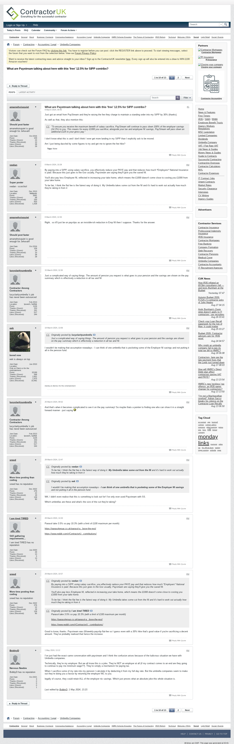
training (217, 448)
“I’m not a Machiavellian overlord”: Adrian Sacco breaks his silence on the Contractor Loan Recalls (210, 400)
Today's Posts (14, 30)
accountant (202, 422)
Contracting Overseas (209, 163)
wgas (219, 450)
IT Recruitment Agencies (210, 268)
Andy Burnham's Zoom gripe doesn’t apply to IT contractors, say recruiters (211, 312)
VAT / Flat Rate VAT (208, 146)
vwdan (13, 165)
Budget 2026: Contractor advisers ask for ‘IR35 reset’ (210, 336)
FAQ (26, 30)
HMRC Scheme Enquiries (122, 37)
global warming (211, 427)
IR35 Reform (160, 37)
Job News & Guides (208, 149)
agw (208, 422)
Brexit (31, 37)
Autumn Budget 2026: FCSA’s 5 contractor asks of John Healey (211, 300)
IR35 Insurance (205, 237)
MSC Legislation (206, 132)
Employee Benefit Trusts (210, 122)
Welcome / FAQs (183, 37)
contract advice (210, 425)
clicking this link (59, 50)
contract (201, 425)
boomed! (215, 422)
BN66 (215, 119)
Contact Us (195, 734)
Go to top (221, 734)
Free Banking (204, 244)
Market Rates (205, 185)
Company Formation (208, 247)
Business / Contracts (45, 37)
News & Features (206, 112)
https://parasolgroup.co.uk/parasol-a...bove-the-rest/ (70, 528)
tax (199, 448)
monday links (208, 440)
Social (196, 37)
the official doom (208, 448)
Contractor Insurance (208, 227)
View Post (94, 335)
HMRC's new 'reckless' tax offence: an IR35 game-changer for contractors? (211, 386)
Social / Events (217, 37)
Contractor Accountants (209, 264)
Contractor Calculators (209, 166)
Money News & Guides (209, 152)
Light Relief (205, 37)
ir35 (209, 429)
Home (201, 109)
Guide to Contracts (207, 156)
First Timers (204, 116)
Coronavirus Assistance (64, 37)
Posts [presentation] (12, 92)
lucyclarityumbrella (21, 270)
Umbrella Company (207, 142)
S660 (207, 119)
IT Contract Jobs (206, 178)
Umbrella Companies (102, 37)
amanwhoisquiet (19, 107)
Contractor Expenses (208, 173)
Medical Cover (205, 257)
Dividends (203, 139)
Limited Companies (207, 135)
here (128, 59)
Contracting (14, 37)
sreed (13, 460)
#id (187, 165)
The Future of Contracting (143, 37)
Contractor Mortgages (209, 240)
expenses (201, 427)
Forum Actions (68, 30)
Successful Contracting (209, 159)
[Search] (226, 24)
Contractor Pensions (208, 254)
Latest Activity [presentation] (27, 92)
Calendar (36, 30)
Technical (172, 37)
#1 (188, 107)
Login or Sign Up (16, 25)
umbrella (213, 450)
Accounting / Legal (84, 37)
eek (12, 328)
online (221, 444)
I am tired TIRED (19, 518)
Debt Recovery (205, 250)
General (24, 37)
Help (35, 24)
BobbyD (14, 650)
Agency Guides (205, 199)
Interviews (203, 192)
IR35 (200, 119)
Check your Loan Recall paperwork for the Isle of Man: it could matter (210, 324)
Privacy (209, 734)
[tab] (12, 92)
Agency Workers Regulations (206, 127)
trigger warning (203, 450)
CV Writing (203, 195)
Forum (16, 44)
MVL (200, 170)
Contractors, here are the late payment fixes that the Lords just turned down (211, 360)
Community (49, 30)
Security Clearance (207, 188)
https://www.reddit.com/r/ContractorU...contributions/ (71, 533)
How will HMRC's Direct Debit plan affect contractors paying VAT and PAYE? (209, 373)
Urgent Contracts (206, 182)
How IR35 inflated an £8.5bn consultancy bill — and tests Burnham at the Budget (211, 286)
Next (187, 77)
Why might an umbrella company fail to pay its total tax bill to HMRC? (209, 348)
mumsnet (214, 444)
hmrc (204, 430)
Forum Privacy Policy (85, 53)
